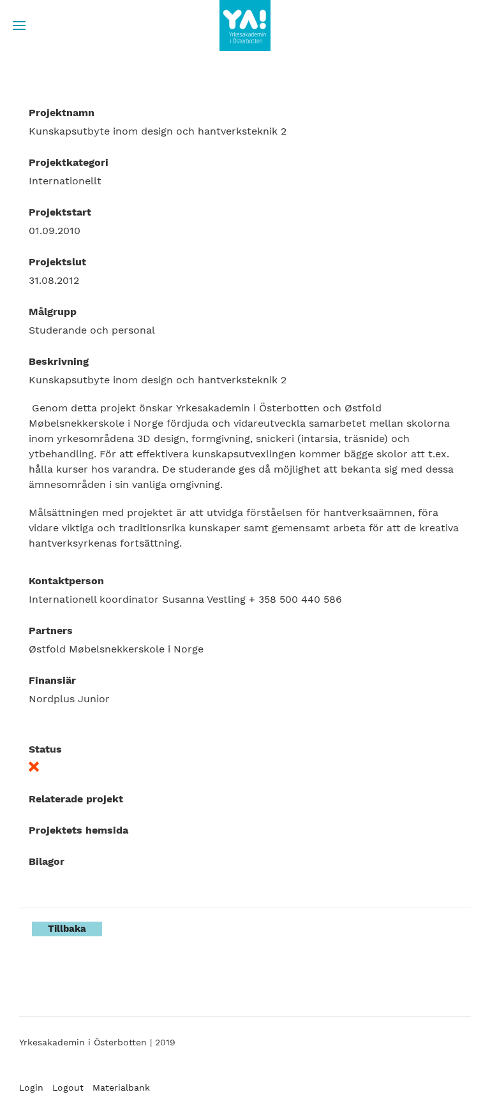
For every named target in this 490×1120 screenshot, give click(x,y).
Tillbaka (67, 928)
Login (31, 1087)
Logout (68, 1087)
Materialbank (121, 1087)
